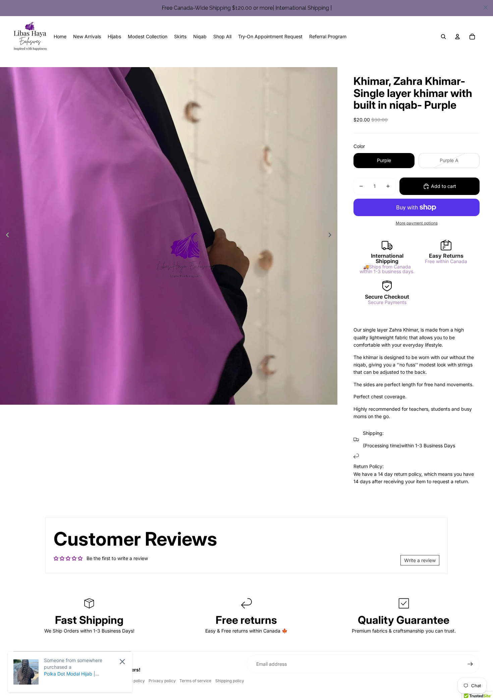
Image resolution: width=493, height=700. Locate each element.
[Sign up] (470, 664)
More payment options (417, 223)
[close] (486, 7)
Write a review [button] (420, 560)
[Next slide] (331, 236)
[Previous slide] (5, 236)
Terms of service (195, 680)
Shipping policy (229, 680)
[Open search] (443, 36)
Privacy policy (162, 680)
